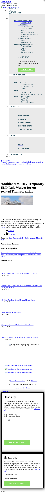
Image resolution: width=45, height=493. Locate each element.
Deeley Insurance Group (18, 381)
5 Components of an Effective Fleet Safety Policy (17, 325)
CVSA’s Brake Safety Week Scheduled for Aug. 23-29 (19, 273)
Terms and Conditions (22, 388)
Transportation (17, 238)
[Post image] (6, 271)
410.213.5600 (5, 160)
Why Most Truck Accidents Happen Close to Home (18, 300)
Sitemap (34, 381)
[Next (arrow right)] (4, 491)
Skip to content (6, 2)
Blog (10, 238)
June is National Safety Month (11, 312)
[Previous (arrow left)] (2, 491)
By (29, 238)
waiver (3, 227)
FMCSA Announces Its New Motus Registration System (19, 337)
